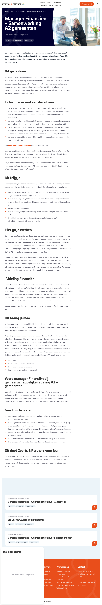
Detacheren (60, 574)
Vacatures (85, 4)
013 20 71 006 (83, 585)
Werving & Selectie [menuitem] (46, 3)
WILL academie (61, 588)
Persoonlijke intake (63, 577)
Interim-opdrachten (63, 571)
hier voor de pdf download (19, 145)
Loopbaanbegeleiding (64, 582)
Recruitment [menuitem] (58, 3)
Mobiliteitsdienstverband (44, 585)
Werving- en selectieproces (45, 577)
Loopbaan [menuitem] (44, 5)
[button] (98, 4)
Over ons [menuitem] (58, 5)
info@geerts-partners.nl (86, 582)
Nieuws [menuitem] (51, 5)
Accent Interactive (45, 601)
